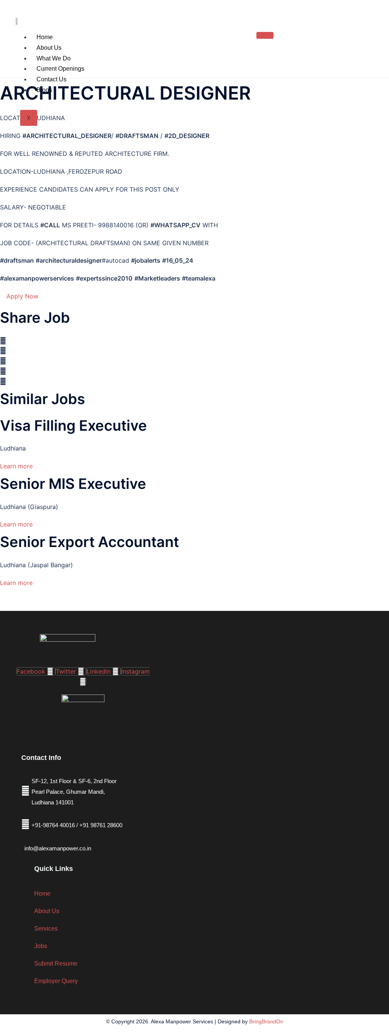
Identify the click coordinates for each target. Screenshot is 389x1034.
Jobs (40, 946)
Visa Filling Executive (73, 425)
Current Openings (60, 68)
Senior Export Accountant (89, 541)
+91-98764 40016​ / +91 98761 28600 (77, 825)
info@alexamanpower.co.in (57, 848)
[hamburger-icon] (265, 35)
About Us (49, 47)
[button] (194, 341)
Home (44, 37)
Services (46, 928)
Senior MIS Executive (73, 483)
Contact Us (51, 79)
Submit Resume (55, 963)
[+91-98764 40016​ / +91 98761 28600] (25, 824)
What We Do (53, 58)
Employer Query (56, 981)
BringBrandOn (266, 1021)
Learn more (16, 466)
